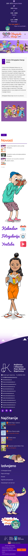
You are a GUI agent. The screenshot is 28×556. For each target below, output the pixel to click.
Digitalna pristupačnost (7, 479)
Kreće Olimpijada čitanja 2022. (15, 61)
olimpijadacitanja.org (7, 379)
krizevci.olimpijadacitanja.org (9, 382)
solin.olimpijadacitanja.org (8, 393)
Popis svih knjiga (5, 473)
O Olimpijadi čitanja (6, 470)
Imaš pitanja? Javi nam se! (8, 483)
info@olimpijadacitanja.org (10, 377)
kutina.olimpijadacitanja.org (9, 395)
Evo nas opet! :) (14, 24)
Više (2, 167)
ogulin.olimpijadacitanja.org (9, 397)
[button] (9, 554)
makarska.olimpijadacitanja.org (9, 384)
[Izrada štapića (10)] (14, 101)
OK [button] (21, 549)
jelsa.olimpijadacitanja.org (8, 388)
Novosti (3, 476)
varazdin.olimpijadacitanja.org (9, 400)
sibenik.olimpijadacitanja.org (9, 386)
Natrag (3, 134)
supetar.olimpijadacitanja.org (9, 404)
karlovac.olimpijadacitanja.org (9, 391)
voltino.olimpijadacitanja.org (9, 407)
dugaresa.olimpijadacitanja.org (9, 402)
